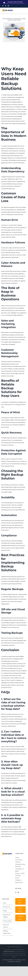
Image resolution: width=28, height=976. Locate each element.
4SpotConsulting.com (8, 951)
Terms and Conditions (8, 959)
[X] (5, 5)
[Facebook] (2, 5)
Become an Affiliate (6, 916)
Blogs (5, 911)
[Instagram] (8, 5)
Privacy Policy (7, 921)
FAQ (4, 903)
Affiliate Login (20, 918)
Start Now (19, 901)
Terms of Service (6, 926)
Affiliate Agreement (6, 932)
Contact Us (6, 907)
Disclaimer (18, 961)
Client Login (20, 909)
